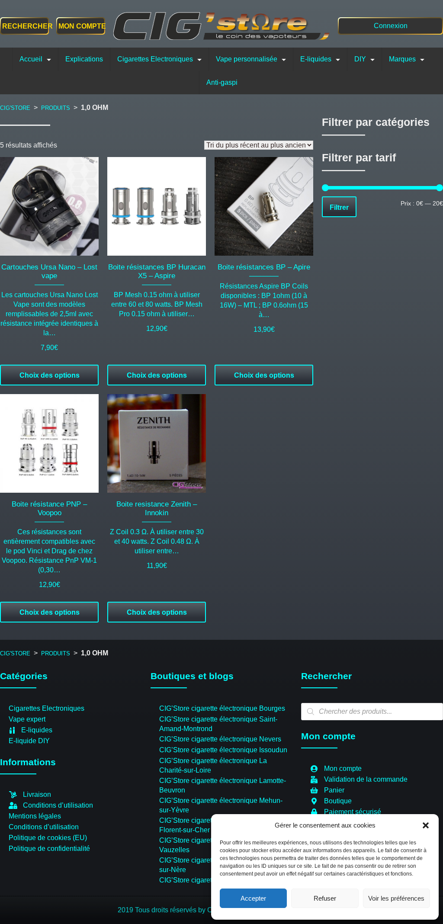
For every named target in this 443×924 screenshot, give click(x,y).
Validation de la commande (366, 779)
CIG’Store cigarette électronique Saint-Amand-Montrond (218, 723)
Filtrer (339, 207)
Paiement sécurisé (352, 811)
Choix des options (49, 375)
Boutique (338, 801)
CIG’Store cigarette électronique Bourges (222, 708)
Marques (402, 59)
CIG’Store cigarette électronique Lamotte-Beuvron (222, 785)
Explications (84, 59)
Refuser (325, 898)
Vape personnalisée (246, 59)
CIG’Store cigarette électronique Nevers (220, 739)
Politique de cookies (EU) (48, 837)
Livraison (37, 794)
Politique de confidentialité (49, 848)
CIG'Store (15, 108)
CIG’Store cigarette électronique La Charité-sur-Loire (213, 765)
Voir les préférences (396, 898)
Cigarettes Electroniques (155, 59)
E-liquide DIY (29, 740)
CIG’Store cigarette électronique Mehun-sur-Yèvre (220, 805)
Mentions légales (35, 816)
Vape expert (27, 719)
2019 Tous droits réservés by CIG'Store (178, 910)
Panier (334, 790)
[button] (425, 825)
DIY (360, 59)
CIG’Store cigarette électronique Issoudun (223, 750)
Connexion (391, 25)
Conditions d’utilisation (58, 805)
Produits (55, 108)
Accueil (30, 59)
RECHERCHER (27, 26)
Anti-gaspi (222, 82)
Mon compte (80, 26)
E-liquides (315, 59)
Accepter (253, 898)
